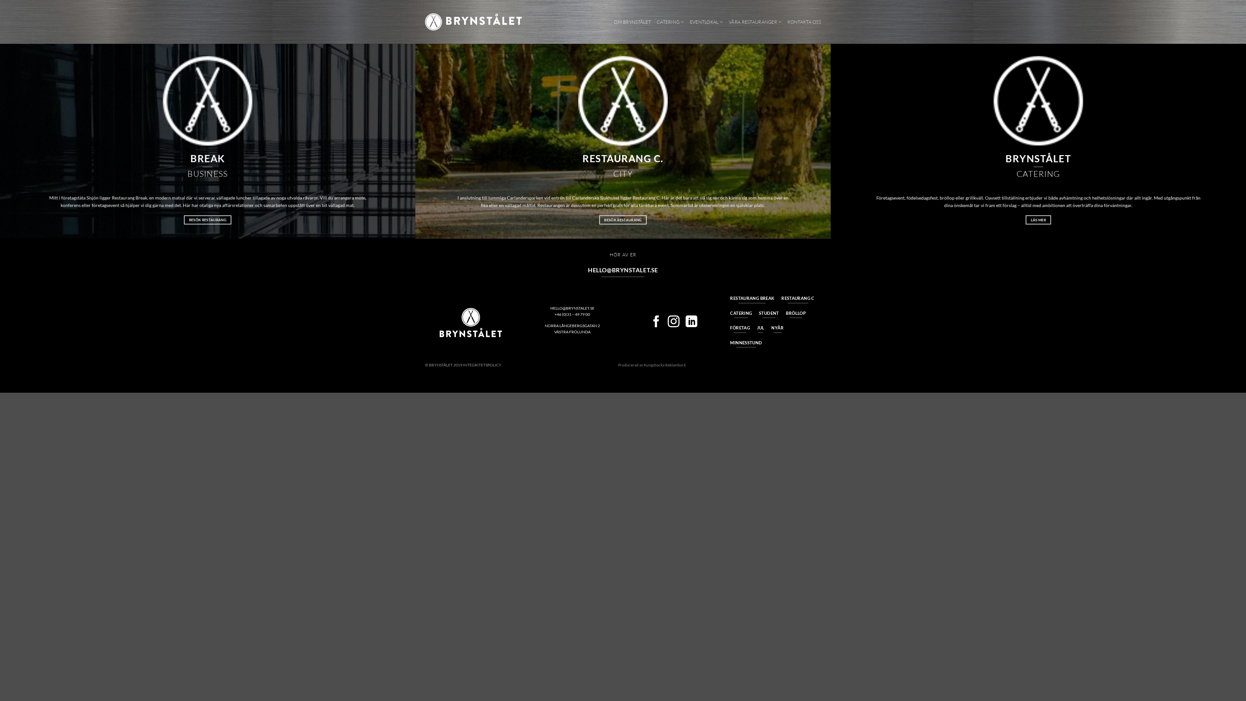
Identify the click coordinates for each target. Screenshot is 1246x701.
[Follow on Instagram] (673, 322)
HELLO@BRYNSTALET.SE (572, 308)
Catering (668, 22)
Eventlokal (704, 22)
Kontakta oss (804, 22)
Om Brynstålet (632, 22)
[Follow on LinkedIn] (691, 322)
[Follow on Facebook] (656, 322)
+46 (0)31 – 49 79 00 (572, 314)
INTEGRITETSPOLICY (482, 365)
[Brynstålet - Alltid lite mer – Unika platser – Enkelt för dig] (473, 21)
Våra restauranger (753, 22)
